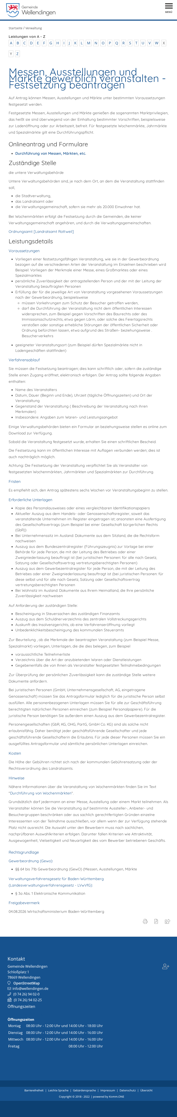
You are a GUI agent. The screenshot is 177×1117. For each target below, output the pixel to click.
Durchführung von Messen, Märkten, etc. (50, 153)
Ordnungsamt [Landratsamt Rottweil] (41, 231)
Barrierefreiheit (34, 1090)
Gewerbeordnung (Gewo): (31, 861)
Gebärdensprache (84, 1090)
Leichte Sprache (58, 1090)
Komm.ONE (116, 1096)
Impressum (107, 1090)
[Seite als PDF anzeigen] (157, 921)
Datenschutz (128, 1090)
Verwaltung (33, 28)
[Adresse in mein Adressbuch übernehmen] (165, 967)
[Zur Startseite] (31, 16)
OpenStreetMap (26, 983)
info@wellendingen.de (30, 988)
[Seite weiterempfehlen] (168, 921)
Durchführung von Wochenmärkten (40, 793)
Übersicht (146, 1090)
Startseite (15, 28)
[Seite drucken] (146, 921)
